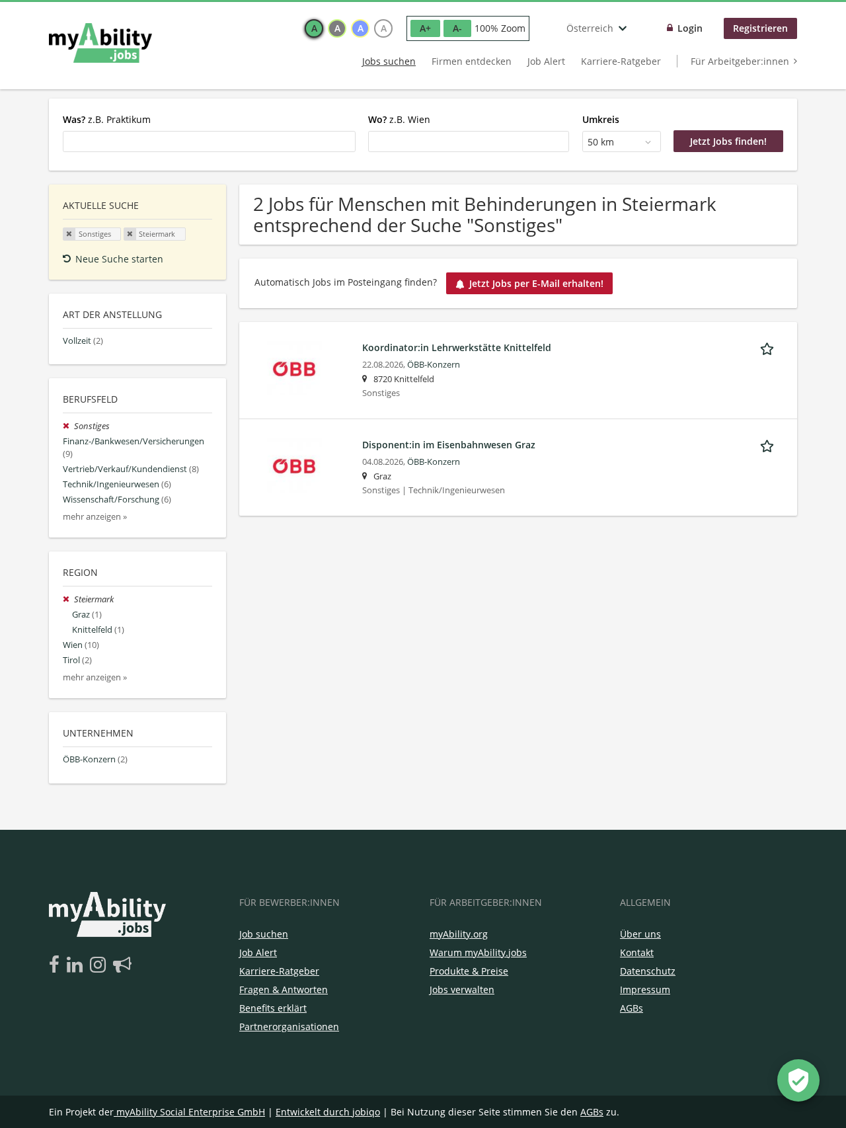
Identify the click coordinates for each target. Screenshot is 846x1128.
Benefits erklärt (273, 1008)
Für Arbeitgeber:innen (740, 61)
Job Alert (546, 61)
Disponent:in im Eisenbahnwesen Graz (448, 444)
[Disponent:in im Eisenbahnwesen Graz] (294, 464)
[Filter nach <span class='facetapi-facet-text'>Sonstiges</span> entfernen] (69, 234)
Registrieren (760, 28)
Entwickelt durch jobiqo (328, 1112)
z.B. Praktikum (107, 119)
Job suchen (263, 934)
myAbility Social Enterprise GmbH (190, 1112)
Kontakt (637, 952)
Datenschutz (647, 971)
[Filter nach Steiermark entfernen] (68, 599)
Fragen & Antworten (283, 989)
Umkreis (600, 119)
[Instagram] (100, 965)
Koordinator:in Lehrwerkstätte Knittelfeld (456, 347)
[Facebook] (56, 965)
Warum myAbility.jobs (478, 952)
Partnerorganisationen (289, 1026)
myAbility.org (459, 934)
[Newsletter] (122, 965)
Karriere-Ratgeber (621, 61)
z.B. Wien (399, 119)
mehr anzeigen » (95, 516)
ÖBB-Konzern (433, 364)
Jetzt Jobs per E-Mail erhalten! (536, 283)
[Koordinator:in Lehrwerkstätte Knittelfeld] (294, 366)
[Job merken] (769, 347)
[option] (314, 28)
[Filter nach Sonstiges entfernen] (68, 426)
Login (690, 28)
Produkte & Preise (469, 971)
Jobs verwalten (462, 989)
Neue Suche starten (119, 259)
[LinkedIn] (77, 965)
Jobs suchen (389, 61)
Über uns (640, 934)
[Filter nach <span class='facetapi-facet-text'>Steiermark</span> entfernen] (130, 234)
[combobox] (209, 141)
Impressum (645, 989)
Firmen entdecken (472, 61)
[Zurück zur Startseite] (100, 43)
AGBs (631, 1008)
